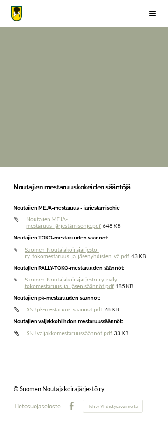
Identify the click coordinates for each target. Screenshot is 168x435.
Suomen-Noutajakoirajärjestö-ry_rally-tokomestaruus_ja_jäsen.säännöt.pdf (72, 282)
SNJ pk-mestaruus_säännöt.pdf (64, 309)
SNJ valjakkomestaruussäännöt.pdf (69, 333)
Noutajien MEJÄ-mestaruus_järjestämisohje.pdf (63, 222)
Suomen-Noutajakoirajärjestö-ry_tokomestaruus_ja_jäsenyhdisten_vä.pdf (77, 253)
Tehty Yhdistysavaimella (113, 406)
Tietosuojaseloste (37, 406)
